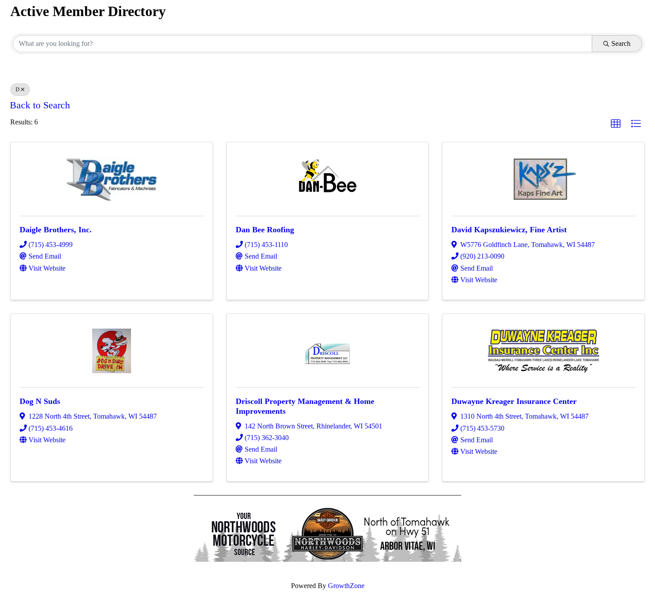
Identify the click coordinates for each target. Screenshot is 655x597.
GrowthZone (346, 585)
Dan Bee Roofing (265, 229)
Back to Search (40, 105)
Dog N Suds (40, 401)
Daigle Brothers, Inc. (56, 229)
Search (620, 43)
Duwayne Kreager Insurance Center (514, 401)
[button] (616, 124)
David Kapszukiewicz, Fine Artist (509, 229)
